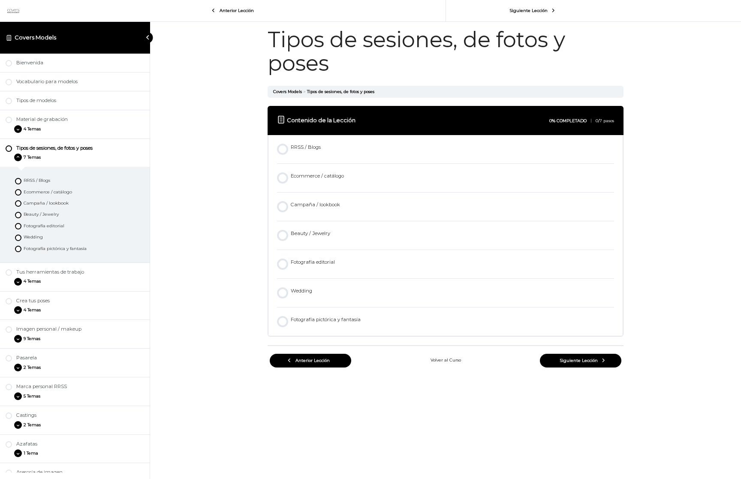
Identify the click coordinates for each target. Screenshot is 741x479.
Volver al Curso (446, 360)
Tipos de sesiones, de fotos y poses (340, 91)
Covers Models (35, 37)
